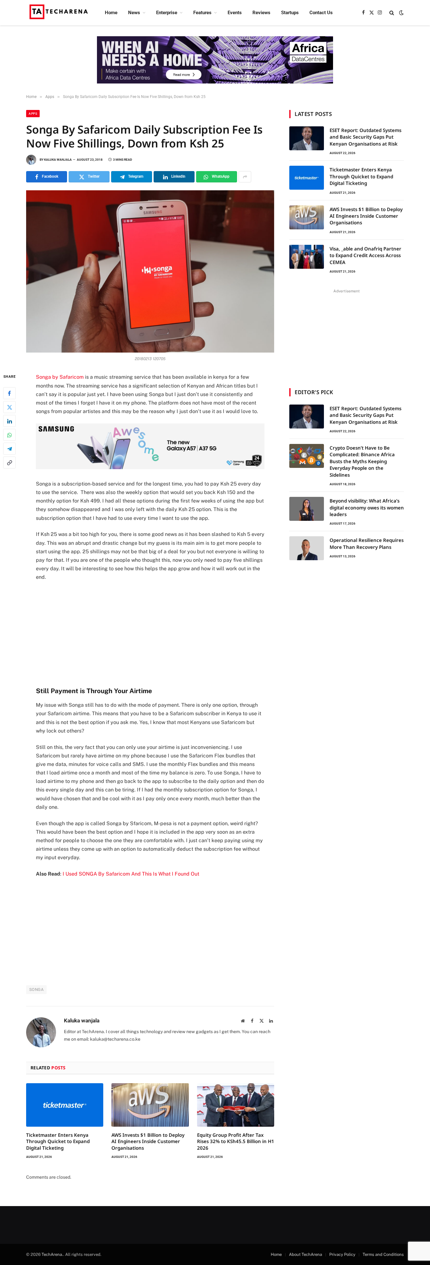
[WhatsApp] (9, 435)
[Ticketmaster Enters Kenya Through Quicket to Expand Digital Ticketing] (64, 1105)
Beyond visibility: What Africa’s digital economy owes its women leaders (367, 507)
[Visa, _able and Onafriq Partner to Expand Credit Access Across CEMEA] (306, 257)
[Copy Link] (9, 463)
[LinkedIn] (9, 421)
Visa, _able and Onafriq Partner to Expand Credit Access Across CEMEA (365, 255)
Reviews (261, 12)
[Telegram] (9, 449)
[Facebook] (9, 394)
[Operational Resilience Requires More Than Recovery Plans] (306, 548)
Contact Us (321, 12)
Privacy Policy (342, 1254)
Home (111, 12)
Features (202, 12)
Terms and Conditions (383, 1254)
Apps (33, 113)
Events (235, 12)
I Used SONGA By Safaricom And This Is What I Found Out (131, 874)
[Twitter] (9, 407)
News (134, 12)
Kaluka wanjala (58, 159)
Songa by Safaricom (60, 377)
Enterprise (166, 12)
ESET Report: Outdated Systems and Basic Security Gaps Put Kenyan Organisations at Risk (365, 137)
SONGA (36, 989)
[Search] (391, 13)
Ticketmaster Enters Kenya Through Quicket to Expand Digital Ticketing (58, 1141)
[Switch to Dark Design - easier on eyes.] (401, 12)
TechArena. (52, 1254)
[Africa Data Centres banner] (215, 59)
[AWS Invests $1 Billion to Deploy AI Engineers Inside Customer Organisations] (150, 1105)
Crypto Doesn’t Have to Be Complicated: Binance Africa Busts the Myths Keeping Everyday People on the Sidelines (362, 461)
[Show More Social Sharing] (245, 176)
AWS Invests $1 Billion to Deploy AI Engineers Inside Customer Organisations (147, 1141)
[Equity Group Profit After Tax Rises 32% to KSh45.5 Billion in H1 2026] (235, 1105)
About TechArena (305, 1254)
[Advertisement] (150, 633)
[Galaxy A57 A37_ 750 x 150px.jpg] (150, 467)
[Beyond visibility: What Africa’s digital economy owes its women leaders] (306, 509)
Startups (290, 12)
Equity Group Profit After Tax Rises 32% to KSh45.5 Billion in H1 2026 (235, 1141)
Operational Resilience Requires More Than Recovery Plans (367, 543)
